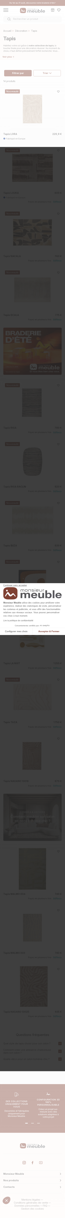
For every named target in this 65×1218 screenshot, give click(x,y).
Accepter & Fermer (48, 631)
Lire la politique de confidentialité (18, 620)
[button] (6, 1200)
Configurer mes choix (16, 631)
